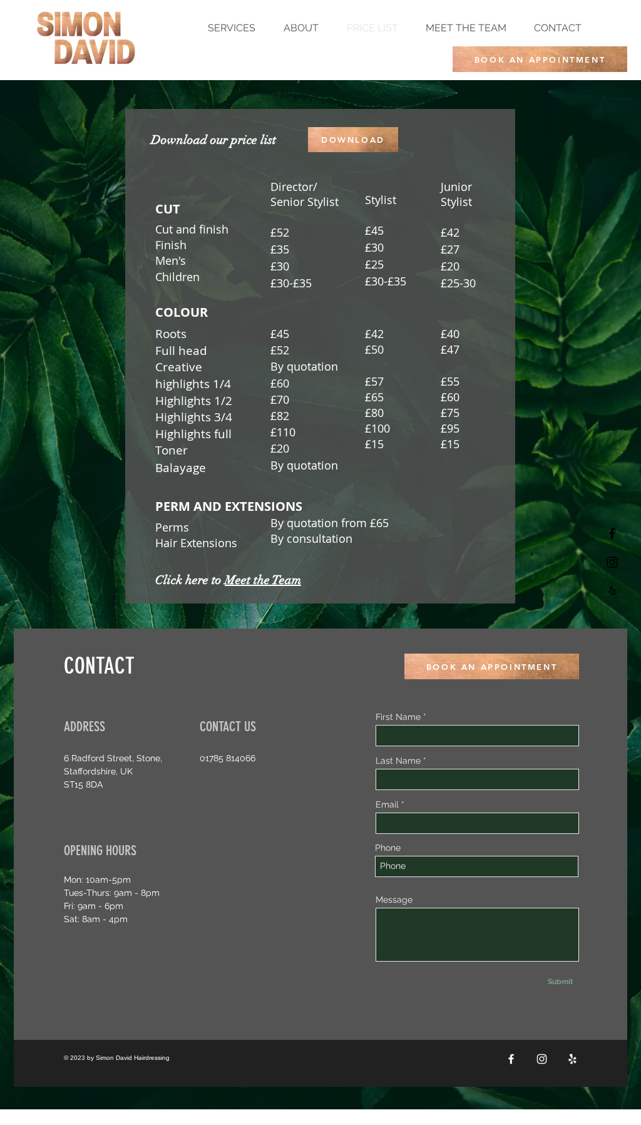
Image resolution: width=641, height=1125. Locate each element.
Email (387, 804)
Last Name (398, 760)
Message (394, 899)
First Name (398, 716)
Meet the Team (263, 580)
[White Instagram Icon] (541, 1059)
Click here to (190, 580)
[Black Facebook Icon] (612, 533)
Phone (388, 847)
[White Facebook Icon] (511, 1059)
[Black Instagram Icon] (612, 562)
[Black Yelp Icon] (612, 590)
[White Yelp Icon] (572, 1059)
